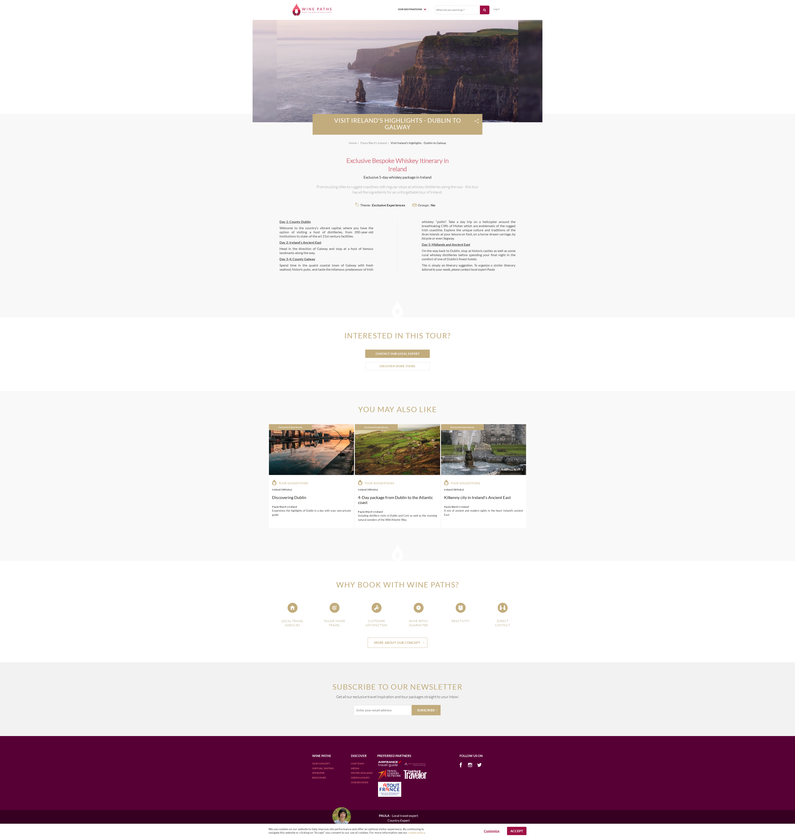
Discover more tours (397, 366)
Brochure (319, 777)
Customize (492, 831)
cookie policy (416, 832)
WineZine (318, 772)
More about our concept (397, 642)
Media (355, 768)
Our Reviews (359, 782)
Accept (516, 831)
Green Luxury (360, 777)
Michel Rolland (361, 772)
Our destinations (410, 9)
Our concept (321, 763)
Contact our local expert (398, 353)
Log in (496, 9)
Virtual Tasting (323, 768)
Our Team (357, 763)
